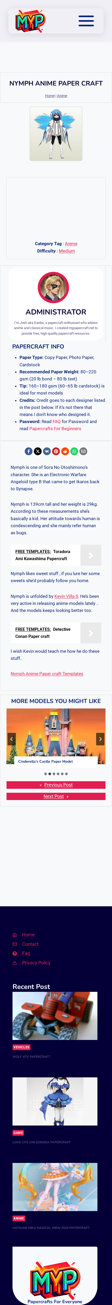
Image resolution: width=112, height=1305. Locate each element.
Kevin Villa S (66, 596)
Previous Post (58, 785)
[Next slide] (100, 739)
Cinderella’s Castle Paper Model (45, 761)
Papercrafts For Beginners (55, 428)
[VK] (47, 451)
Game (18, 1133)
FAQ (57, 421)
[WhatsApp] (74, 451)
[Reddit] (65, 451)
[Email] (83, 451)
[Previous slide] (12, 739)
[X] (38, 451)
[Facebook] (29, 451)
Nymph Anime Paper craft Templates (47, 673)
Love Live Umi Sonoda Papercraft (42, 1142)
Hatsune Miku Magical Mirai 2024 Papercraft (51, 1228)
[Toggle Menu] (86, 21)
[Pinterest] (56, 451)
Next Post (53, 796)
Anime (62, 96)
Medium (67, 251)
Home (50, 96)
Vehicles (21, 1047)
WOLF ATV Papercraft (31, 1057)
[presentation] (56, 736)
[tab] (45, 774)
